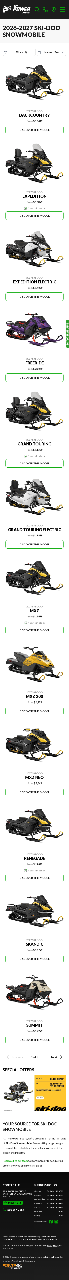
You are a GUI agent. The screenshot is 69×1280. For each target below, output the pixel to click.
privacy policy (52, 1245)
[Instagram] (56, 1222)
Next (54, 1056)
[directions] (54, 9)
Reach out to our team (15, 1160)
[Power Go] (33, 1266)
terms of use (8, 1248)
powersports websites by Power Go (46, 1257)
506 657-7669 (15, 1209)
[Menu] (62, 9)
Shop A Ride (21, 1261)
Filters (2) (21, 52)
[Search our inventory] (37, 9)
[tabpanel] (48, 1203)
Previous (17, 1056)
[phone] (45, 9)
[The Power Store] (16, 9)
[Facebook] (51, 1222)
